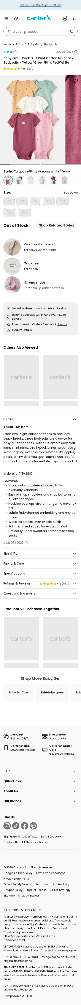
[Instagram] (7, 825)
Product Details (22, 330)
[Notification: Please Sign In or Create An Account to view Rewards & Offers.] (65, 18)
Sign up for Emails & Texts (20, 836)
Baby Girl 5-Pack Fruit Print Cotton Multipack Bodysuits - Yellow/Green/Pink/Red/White (38, 60)
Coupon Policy (12, 890)
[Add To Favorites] (75, 81)
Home (7, 44)
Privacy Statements (16, 878)
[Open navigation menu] (6, 18)
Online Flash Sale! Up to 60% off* (41, 5)
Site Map (9, 895)
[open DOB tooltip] (76, 51)
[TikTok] (15, 825)
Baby (19, 44)
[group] (32, 119)
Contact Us (10, 842)
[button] (5, 164)
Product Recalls (36, 890)
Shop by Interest (28, 895)
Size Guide (71, 192)
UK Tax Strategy (60, 890)
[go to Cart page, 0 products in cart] (74, 18)
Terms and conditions (50, 873)
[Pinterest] (33, 825)
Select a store (22, 308)
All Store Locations (34, 842)
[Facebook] (24, 825)
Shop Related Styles (56, 225)
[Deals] (16, 18)
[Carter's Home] (40, 18)
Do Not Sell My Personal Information (26, 884)
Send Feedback (51, 836)
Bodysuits (50, 44)
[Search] (71, 31)
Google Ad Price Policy (17, 873)
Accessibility (61, 884)
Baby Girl (34, 44)
